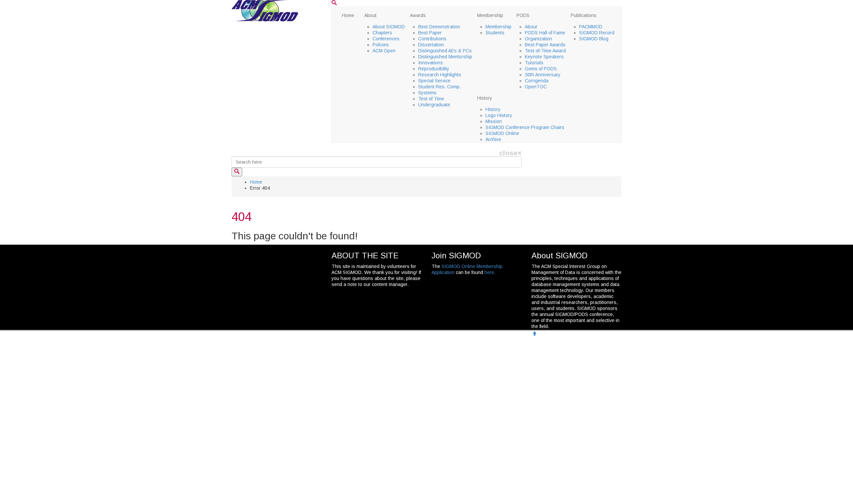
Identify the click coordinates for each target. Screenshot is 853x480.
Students (494, 32)
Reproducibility (433, 68)
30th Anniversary (542, 74)
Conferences (386, 38)
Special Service (434, 80)
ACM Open (384, 50)
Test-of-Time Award (545, 50)
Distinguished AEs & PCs (445, 50)
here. (489, 272)
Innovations (430, 62)
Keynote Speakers (544, 56)
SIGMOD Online (502, 133)
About (370, 15)
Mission (493, 121)
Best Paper (430, 32)
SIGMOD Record (596, 32)
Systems (427, 92)
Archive (493, 139)
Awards (418, 15)
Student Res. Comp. (439, 86)
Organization (538, 38)
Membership (490, 15)
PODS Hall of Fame (545, 32)
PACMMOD (590, 26)
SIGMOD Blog (593, 38)
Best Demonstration (439, 26)
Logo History (498, 115)
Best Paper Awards (545, 44)
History (484, 98)
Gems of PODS (541, 68)
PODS (522, 15)
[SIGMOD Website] (265, 10)
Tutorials (534, 62)
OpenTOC (536, 86)
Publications (583, 15)
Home (348, 15)
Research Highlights (439, 74)
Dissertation (431, 44)
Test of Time (431, 98)
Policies (381, 44)
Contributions (432, 38)
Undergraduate (434, 104)
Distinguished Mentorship (445, 56)
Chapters (382, 32)
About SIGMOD (389, 26)
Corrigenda (536, 80)
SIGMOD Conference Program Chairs (524, 127)
